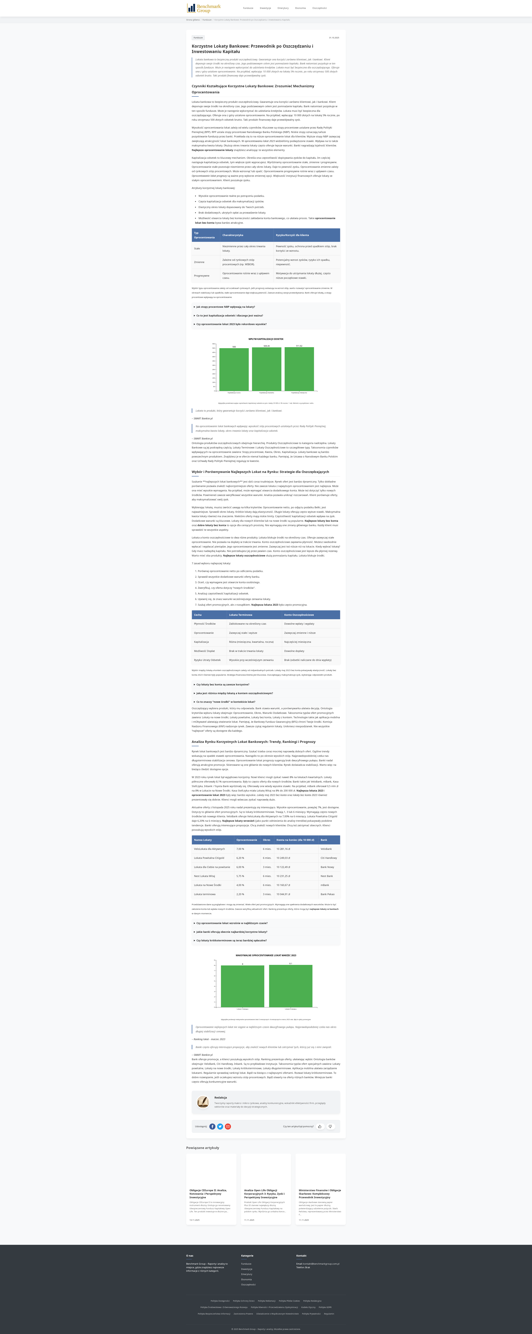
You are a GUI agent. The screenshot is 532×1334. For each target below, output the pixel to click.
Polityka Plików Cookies (289, 1301)
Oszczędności (319, 8)
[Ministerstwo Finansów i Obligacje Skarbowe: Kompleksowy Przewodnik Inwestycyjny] (321, 1168)
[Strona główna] (205, 8)
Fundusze (248, 8)
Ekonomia (300, 8)
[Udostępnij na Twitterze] (220, 1126)
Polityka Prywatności (311, 1313)
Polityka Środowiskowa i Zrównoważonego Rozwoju (224, 1307)
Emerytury (283, 8)
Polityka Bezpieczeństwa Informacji (214, 1313)
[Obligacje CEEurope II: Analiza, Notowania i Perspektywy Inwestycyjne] (211, 1168)
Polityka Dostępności (220, 1301)
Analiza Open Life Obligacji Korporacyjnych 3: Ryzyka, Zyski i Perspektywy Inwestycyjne (264, 1194)
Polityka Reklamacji (267, 1301)
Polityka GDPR (325, 1307)
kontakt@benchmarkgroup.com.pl (321, 1263)
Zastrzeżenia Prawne (243, 1313)
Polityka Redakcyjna (312, 1301)
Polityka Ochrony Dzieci (244, 1301)
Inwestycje (265, 8)
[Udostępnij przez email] (228, 1126)
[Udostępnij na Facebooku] (212, 1126)
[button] (320, 1126)
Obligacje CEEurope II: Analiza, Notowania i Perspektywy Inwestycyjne (208, 1194)
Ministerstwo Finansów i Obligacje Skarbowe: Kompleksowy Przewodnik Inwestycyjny (320, 1194)
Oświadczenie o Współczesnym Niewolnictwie (277, 1313)
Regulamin (329, 1313)
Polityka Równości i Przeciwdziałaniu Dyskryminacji (274, 1307)
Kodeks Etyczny (308, 1307)
